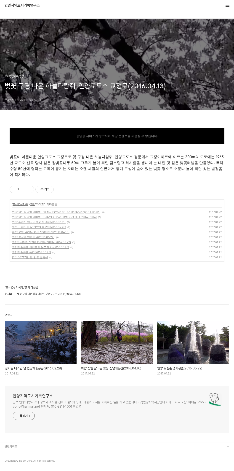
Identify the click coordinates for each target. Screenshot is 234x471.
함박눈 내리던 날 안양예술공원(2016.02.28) (39, 227)
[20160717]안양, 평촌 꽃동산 (30, 257)
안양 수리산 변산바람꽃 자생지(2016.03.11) (39, 222)
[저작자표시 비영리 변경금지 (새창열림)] (60, 189)
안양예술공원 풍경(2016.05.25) (31, 252)
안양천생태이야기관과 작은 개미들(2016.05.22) (41, 242)
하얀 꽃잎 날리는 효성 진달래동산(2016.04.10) (40, 232)
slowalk (10, 461)
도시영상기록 (20, 204)
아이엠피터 (11, 454)
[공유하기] (23, 189)
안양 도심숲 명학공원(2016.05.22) (33, 237)
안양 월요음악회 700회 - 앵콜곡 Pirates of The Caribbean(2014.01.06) (56, 212)
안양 (32, 204)
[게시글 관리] (29, 189)
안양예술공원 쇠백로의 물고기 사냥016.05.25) (40, 247)
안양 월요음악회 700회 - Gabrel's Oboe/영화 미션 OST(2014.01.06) (54, 217)
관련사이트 (11, 446)
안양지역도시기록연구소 (22, 5)
